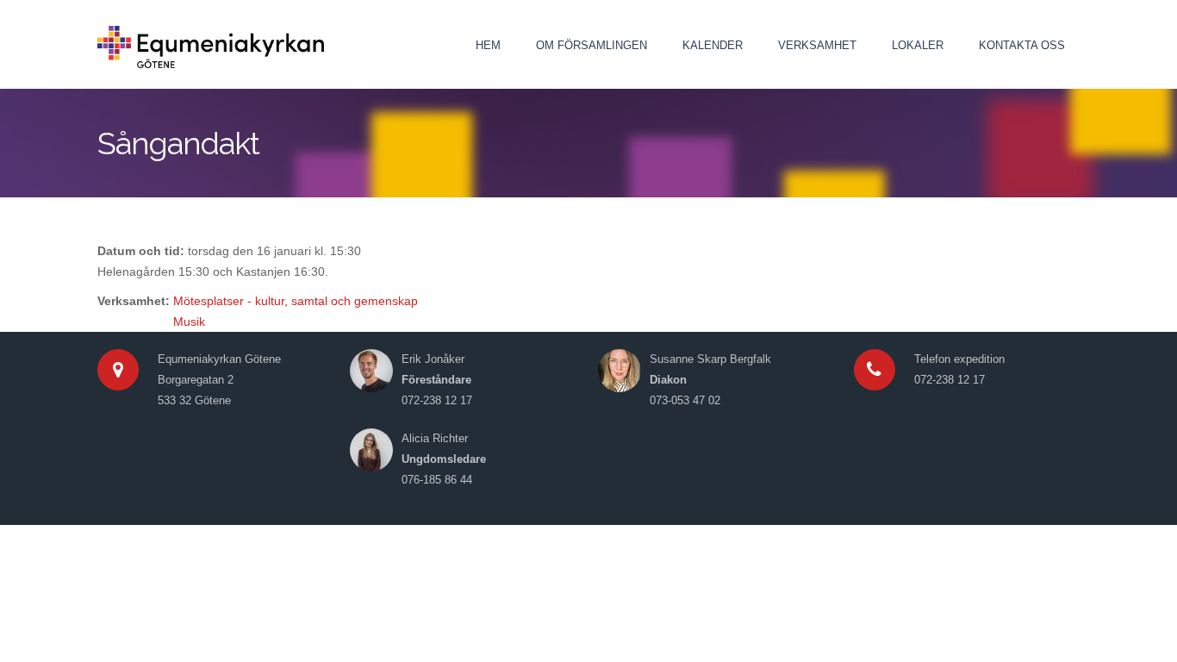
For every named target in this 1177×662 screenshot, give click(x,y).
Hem (488, 45)
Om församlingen (591, 45)
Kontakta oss (1022, 45)
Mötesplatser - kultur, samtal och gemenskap (295, 301)
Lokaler (917, 45)
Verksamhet (817, 45)
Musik (189, 321)
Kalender (712, 45)
